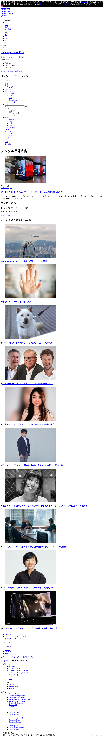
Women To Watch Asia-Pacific (19, 701)
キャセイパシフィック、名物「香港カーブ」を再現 (24, 261)
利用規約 (66, 4)
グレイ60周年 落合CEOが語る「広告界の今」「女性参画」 (28, 588)
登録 (10, 135)
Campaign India (14, 714)
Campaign (12, 634)
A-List (9, 68)
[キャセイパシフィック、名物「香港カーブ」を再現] (30, 257)
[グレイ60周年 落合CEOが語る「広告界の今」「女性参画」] (30, 583)
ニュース (8, 81)
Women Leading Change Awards (19, 699)
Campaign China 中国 (16, 720)
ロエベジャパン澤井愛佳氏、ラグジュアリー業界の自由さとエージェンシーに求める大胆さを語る (44, 506)
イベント (8, 89)
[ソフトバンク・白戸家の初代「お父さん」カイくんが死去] (30, 339)
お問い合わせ (31, 657)
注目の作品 (11, 65)
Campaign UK (5, 8)
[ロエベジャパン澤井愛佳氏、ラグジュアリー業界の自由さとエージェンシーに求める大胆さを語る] (30, 502)
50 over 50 (12, 707)
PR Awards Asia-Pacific (16, 697)
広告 (6, 25)
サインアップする (14, 639)
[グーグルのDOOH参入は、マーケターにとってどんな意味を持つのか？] (25, 182)
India (10, 125)
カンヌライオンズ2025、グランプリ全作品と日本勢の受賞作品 (30, 628)
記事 (9, 63)
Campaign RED (6, 15)
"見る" (7, 129)
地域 (6, 117)
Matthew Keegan (6, 188)
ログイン (8, 22)
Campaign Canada (7, 13)
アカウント (9, 131)
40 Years (11, 688)
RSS (10, 677)
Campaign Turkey (15, 729)
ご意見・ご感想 (14, 668)
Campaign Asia (14, 712)
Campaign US (5, 9)
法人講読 (8, 29)
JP (5, 36)
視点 (6, 83)
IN (6, 40)
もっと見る (9, 91)
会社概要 (12, 666)
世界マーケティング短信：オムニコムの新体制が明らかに (27, 384)
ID (6, 42)
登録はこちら (6, 215)
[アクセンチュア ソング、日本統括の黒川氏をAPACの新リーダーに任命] (30, 461)
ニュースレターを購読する (18, 673)
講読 (6, 27)
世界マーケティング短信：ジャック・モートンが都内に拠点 (28, 424)
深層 (6, 85)
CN (6, 38)
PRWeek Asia (13, 686)
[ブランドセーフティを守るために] (30, 298)
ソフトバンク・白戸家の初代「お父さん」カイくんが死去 (27, 343)
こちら (84, 2)
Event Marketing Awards (17, 696)
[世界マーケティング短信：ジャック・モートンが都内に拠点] (30, 420)
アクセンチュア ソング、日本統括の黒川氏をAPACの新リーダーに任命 (33, 465)
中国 (10, 123)
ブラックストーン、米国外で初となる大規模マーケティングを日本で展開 (34, 547)
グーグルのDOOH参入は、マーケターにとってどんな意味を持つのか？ (32, 192)
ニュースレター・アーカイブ (19, 670)
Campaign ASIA (6, 11)
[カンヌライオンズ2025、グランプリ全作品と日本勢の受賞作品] (30, 624)
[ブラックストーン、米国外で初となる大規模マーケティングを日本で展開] (30, 543)
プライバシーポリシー (48, 4)
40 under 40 (13, 705)
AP (6, 35)
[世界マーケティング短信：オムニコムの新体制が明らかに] (30, 379)
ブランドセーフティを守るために (16, 302)
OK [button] (2, 6)
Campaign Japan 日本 (16, 718)
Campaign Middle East (16, 727)
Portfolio (12, 684)
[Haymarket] (5, 661)
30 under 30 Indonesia (16, 703)
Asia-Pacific (13, 119)
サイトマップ (14, 675)
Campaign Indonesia (15, 716)
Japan (11, 121)
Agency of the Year (15, 694)
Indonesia (12, 127)
